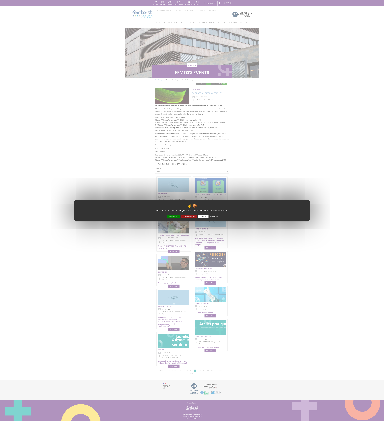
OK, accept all (174, 216)
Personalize (203, 216)
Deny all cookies (190, 216)
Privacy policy (213, 216)
